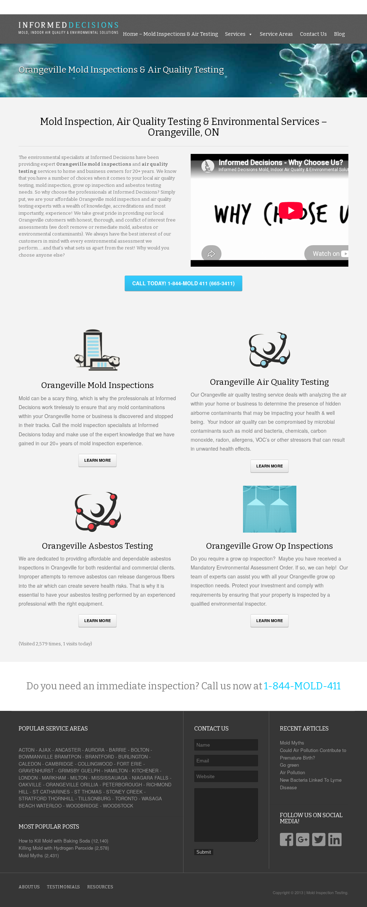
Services (254, 7)
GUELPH (90, 770)
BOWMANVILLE (36, 756)
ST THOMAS (88, 791)
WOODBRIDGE (82, 805)
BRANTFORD (99, 756)
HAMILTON (116, 770)
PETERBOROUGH (122, 784)
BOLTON (140, 749)
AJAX (45, 749)
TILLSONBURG (94, 798)
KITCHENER (145, 770)
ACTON (26, 749)
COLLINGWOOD (95, 763)
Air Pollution (292, 772)
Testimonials (63, 887)
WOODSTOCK (118, 805)
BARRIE (118, 749)
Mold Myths (292, 742)
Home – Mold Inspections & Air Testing (189, 7)
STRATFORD (33, 798)
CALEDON (30, 763)
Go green (289, 764)
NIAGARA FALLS (150, 777)
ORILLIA (89, 784)
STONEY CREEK (124, 791)
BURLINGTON (133, 756)
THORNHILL (61, 798)
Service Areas (294, 7)
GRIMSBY (69, 770)
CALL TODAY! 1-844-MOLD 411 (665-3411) (183, 283)
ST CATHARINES (51, 791)
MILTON (78, 777)
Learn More (97, 460)
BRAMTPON (67, 756)
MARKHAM (54, 777)
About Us (29, 887)
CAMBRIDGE (59, 763)
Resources (100, 887)
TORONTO (126, 798)
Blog (358, 7)
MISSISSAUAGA (109, 777)
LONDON (28, 777)
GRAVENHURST (36, 770)
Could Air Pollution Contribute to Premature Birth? (313, 754)
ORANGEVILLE (62, 784)
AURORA (95, 749)
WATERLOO (49, 805)
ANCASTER (68, 749)
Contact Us (332, 7)
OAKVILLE (30, 784)
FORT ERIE (129, 763)
